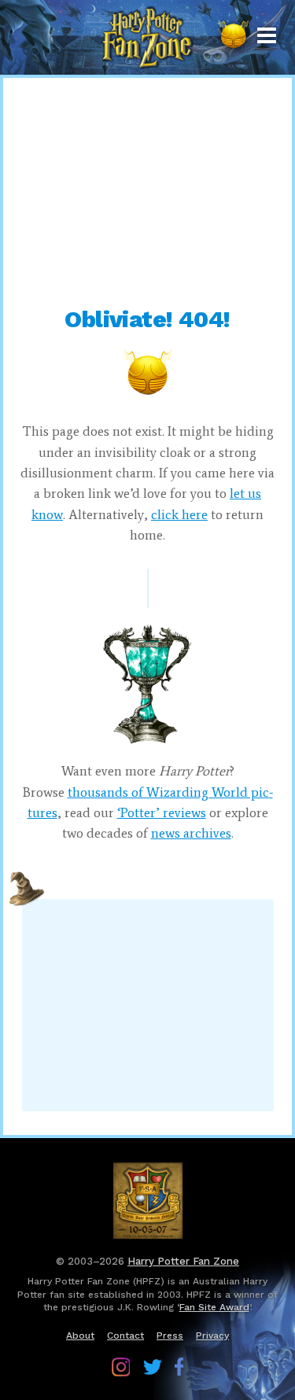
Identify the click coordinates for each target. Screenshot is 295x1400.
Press (170, 1335)
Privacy (212, 1335)
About (80, 1335)
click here (179, 514)
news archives (191, 833)
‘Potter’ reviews (161, 812)
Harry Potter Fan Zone (183, 1261)
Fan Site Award (214, 1307)
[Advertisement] (148, 192)
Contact (125, 1335)
